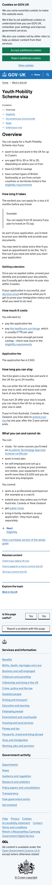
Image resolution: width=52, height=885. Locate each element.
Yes (33, 616)
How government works (16, 799)
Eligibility (10, 114)
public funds (17, 508)
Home (5, 82)
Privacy (15, 818)
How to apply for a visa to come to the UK (22, 566)
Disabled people (12, 694)
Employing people (12, 711)
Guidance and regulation (16, 776)
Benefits (7, 659)
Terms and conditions (14, 827)
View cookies (26, 65)
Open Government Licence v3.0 (20, 850)
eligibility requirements (18, 184)
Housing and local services (18, 722)
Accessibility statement (16, 823)
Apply (8, 123)
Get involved (9, 805)
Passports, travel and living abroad (22, 734)
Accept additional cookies (26, 50)
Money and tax (10, 728)
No (46, 616)
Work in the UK (19, 82)
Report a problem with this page (26, 628)
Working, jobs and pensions (18, 745)
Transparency (10, 793)
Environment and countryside (19, 717)
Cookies (27, 818)
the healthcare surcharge (25, 328)
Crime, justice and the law (17, 688)
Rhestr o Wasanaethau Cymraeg (21, 831)
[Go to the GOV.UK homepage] (14, 74)
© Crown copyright (26, 877)
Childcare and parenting (16, 676)
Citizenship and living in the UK (20, 682)
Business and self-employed (18, 671)
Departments (10, 764)
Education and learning (15, 705)
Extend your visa (14, 127)
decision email (10, 294)
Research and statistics (16, 782)
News (5, 770)
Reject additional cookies (26, 58)
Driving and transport (14, 699)
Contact (37, 823)
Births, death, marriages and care (22, 665)
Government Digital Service (18, 836)
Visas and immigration (15, 740)
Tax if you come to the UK (14, 571)
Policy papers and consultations (21, 787)
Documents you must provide (20, 118)
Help (5, 818)
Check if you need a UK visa (15, 560)
